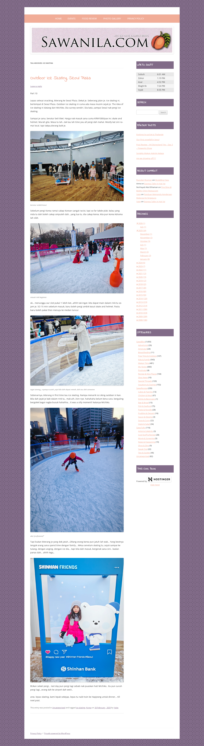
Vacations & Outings (147, 384)
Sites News (143, 377)
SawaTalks (140, 427)
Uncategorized (58, 707)
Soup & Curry (144, 420)
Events (71, 18)
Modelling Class (162, 180)
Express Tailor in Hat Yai (154, 183)
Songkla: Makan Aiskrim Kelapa (150, 153)
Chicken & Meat (145, 395)
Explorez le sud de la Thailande (149, 134)
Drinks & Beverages (146, 399)
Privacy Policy (135, 18)
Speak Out (142, 449)
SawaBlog (140, 341)
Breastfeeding (144, 352)
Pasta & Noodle (145, 409)
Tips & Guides (144, 452)
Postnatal (142, 370)
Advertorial (143, 345)
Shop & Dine (143, 445)
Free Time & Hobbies (147, 356)
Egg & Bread (143, 402)
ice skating (80, 707)
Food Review (89, 18)
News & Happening (146, 442)
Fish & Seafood (144, 406)
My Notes (142, 366)
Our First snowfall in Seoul (147, 139)
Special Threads (145, 381)
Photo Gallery (112, 18)
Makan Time (143, 363)
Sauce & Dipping (145, 417)
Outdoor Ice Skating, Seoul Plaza (60, 78)
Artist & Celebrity (145, 431)
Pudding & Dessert (146, 413)
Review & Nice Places (147, 374)
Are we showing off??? (146, 158)
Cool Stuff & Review (146, 434)
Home (58, 18)
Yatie (116, 707)
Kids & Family (144, 359)
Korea (88, 707)
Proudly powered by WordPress (57, 733)
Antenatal (142, 348)
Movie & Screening (146, 438)
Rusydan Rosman (144, 180)
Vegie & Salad (144, 424)
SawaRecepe (141, 388)
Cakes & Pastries (145, 391)
